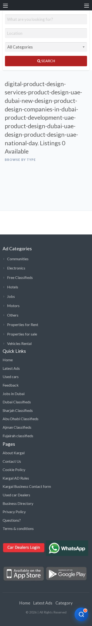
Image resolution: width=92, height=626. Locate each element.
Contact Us (12, 461)
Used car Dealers (16, 495)
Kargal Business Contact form (27, 486)
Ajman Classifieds (17, 427)
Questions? (12, 520)
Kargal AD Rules (16, 478)
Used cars (11, 376)
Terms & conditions (18, 528)
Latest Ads (11, 368)
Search (48, 61)
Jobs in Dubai (14, 393)
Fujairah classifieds (18, 435)
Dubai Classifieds (17, 402)
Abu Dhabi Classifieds (20, 418)
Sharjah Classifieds (18, 410)
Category (64, 602)
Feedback (11, 385)
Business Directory (18, 503)
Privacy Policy (14, 511)
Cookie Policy (14, 469)
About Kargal (14, 452)
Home (8, 359)
